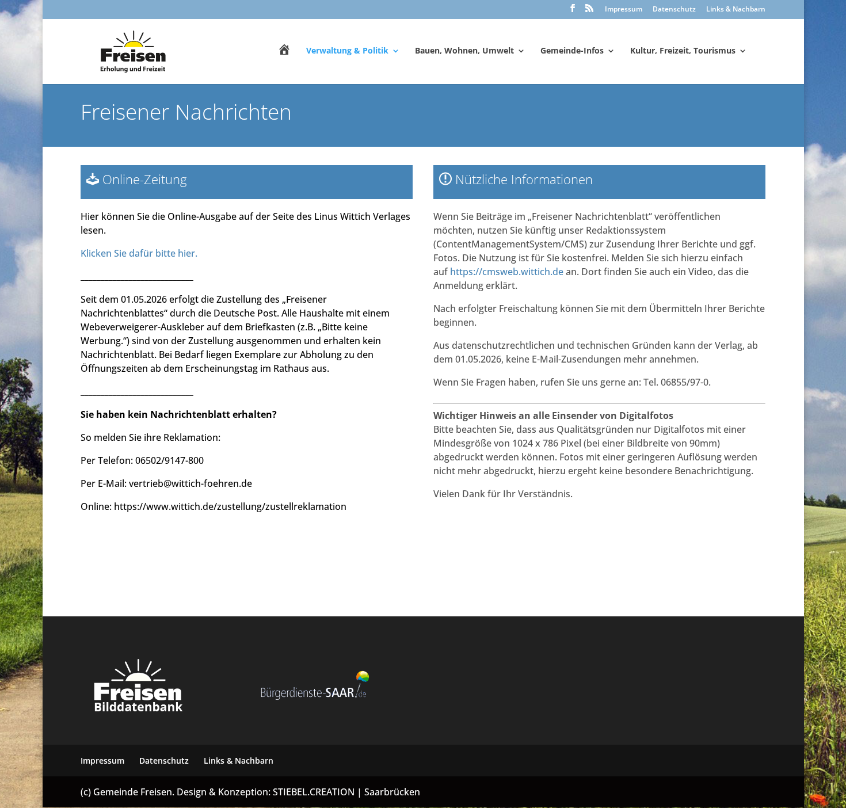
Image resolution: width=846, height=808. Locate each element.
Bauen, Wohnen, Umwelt (464, 51)
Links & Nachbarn (735, 10)
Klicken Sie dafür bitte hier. (139, 253)
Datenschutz (674, 10)
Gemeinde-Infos (572, 51)
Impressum (623, 10)
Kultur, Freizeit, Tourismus (683, 51)
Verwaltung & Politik (347, 51)
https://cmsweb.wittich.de (506, 271)
